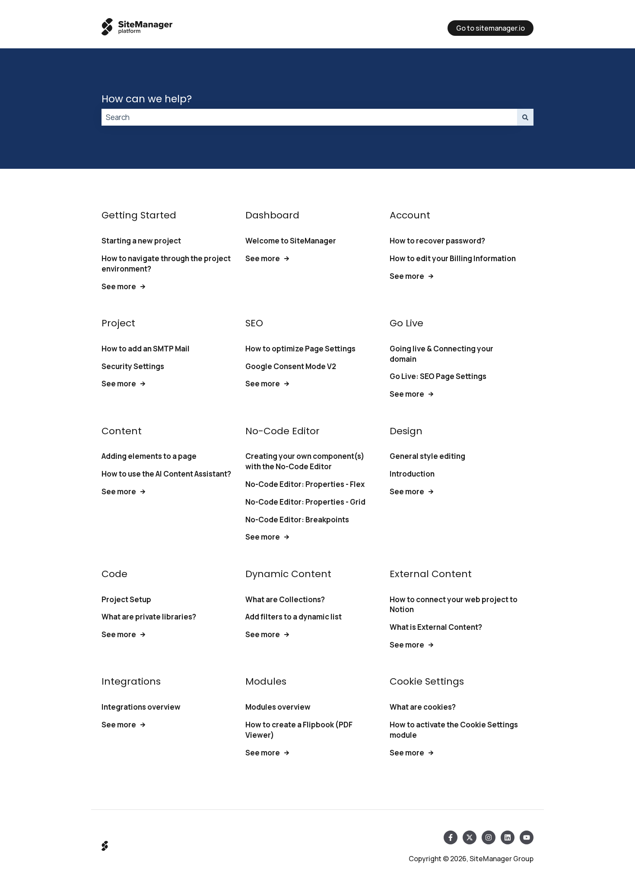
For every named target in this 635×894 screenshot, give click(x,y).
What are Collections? (285, 599)
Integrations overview (141, 707)
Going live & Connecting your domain (441, 354)
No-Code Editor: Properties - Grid (305, 502)
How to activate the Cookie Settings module (454, 730)
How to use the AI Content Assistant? (166, 474)
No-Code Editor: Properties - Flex (305, 484)
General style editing (427, 456)
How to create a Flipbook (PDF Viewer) (298, 730)
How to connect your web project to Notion (454, 604)
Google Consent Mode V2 (290, 366)
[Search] (525, 117)
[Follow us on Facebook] (450, 837)
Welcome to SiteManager (290, 241)
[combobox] (309, 117)
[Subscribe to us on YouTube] (526, 837)
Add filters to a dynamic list (293, 617)
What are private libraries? (149, 617)
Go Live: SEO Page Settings (438, 376)
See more (119, 286)
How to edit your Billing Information (453, 258)
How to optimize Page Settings (300, 349)
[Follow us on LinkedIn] (507, 837)
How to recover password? (437, 241)
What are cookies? (423, 707)
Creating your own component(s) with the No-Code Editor (305, 461)
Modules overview (278, 707)
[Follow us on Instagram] (488, 837)
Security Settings (133, 366)
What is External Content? (436, 627)
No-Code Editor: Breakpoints (297, 519)
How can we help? (147, 99)
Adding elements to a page (149, 456)
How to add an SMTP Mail (146, 349)
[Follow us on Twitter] (469, 837)
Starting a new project (141, 241)
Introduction (412, 474)
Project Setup (126, 599)
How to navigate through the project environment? (166, 263)
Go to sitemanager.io (490, 28)
